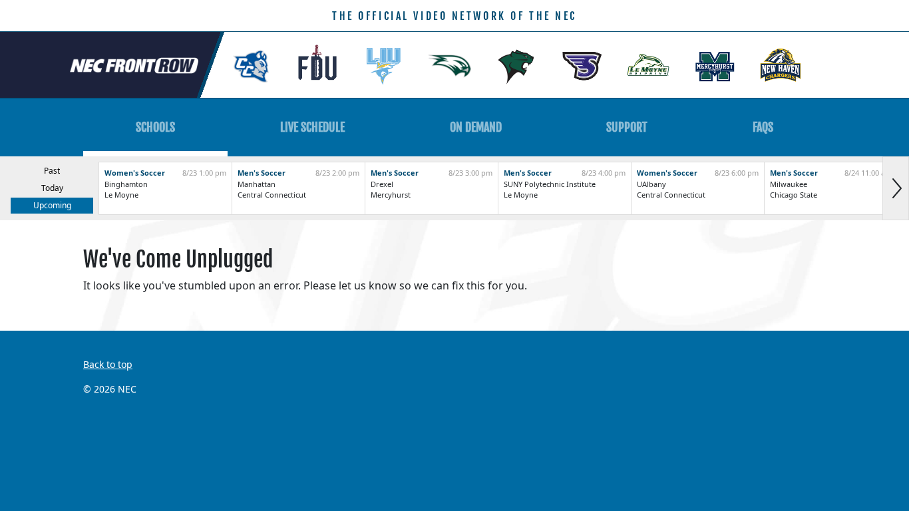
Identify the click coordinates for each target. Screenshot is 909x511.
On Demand (476, 127)
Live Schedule (312, 127)
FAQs (763, 127)
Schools (155, 127)
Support (626, 127)
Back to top (107, 364)
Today (52, 188)
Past (52, 170)
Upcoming (52, 205)
